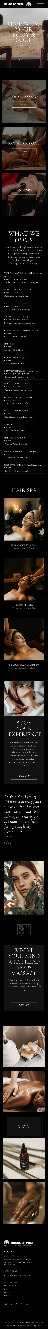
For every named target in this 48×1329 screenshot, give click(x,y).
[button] (6, 844)
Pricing (7, 1296)
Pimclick (39, 1325)
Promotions (10, 1286)
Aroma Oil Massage (21, 317)
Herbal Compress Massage (22, 384)
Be (17, 1304)
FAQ (6, 1289)
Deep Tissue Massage (21, 371)
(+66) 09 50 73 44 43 (12, 1256)
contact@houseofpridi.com (17, 1259)
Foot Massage (11, 303)
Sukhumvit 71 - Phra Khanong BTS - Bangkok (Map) (20, 1263)
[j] (24, 1046)
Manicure (9, 344)
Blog (6, 1292)
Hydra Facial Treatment (20, 411)
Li (11, 1304)
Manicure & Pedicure (15, 438)
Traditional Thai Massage (18, 273)
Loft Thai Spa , (26, 1322)
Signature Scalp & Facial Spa (23, 465)
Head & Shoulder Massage (22, 290)
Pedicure (8, 424)
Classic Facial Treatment (21, 330)
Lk (27, 1304)
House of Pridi (14, 1322)
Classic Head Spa (16, 357)
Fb (6, 1304)
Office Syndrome (18, 397)
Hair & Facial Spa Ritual (20, 451)
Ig (21, 1304)
